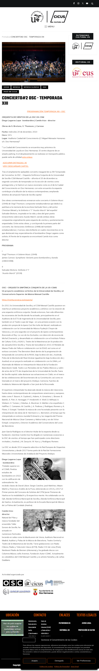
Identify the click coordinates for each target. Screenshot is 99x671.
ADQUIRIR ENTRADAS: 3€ (15, 163)
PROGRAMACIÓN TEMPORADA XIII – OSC (46, 111)
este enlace (27, 157)
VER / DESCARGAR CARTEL (15, 166)
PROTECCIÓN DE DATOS (86, 630)
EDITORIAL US (65, 630)
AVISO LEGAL (86, 623)
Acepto (35, 661)
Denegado (59, 661)
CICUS (6, 87)
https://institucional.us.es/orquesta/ (17, 300)
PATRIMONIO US (64, 623)
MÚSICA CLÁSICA (31, 87)
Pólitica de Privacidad (62, 666)
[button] (49, 26)
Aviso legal (75, 666)
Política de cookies (46, 666)
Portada (5, 37)
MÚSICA (16, 87)
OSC (44, 87)
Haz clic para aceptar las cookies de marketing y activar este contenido (12, 627)
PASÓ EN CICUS (10, 92)
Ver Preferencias (84, 661)
